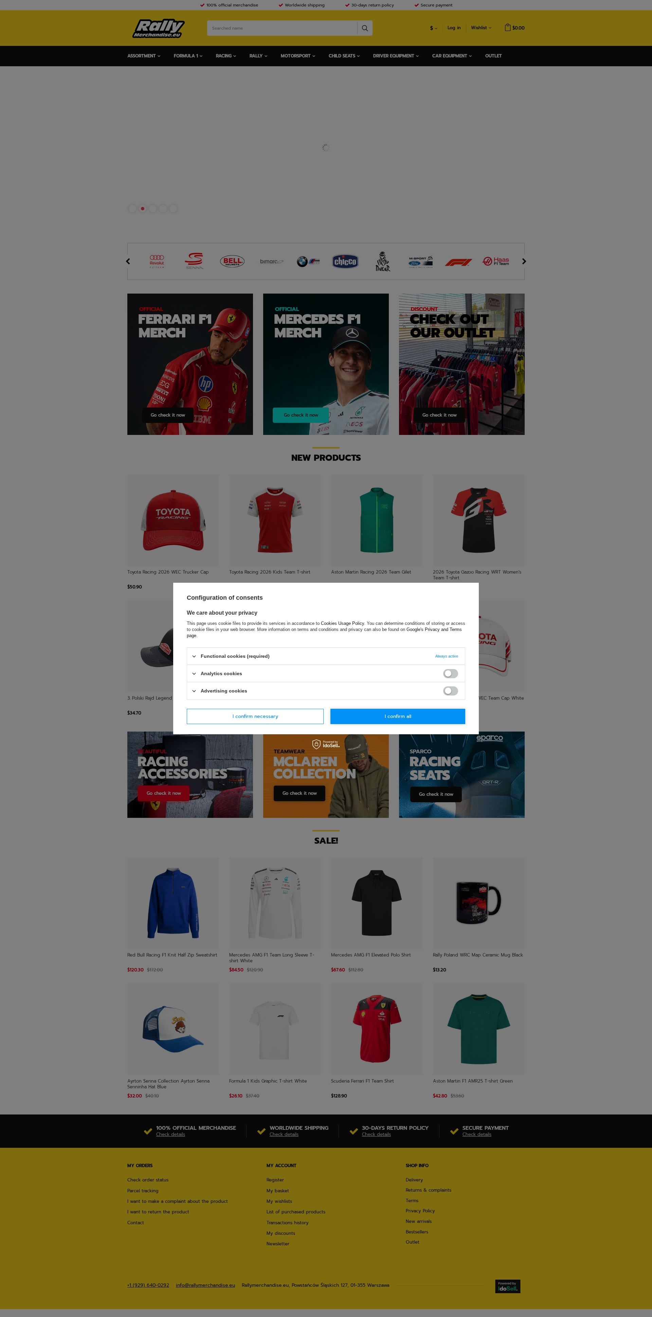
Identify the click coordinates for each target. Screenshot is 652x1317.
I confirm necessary (255, 716)
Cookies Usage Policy (342, 623)
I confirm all (398, 716)
